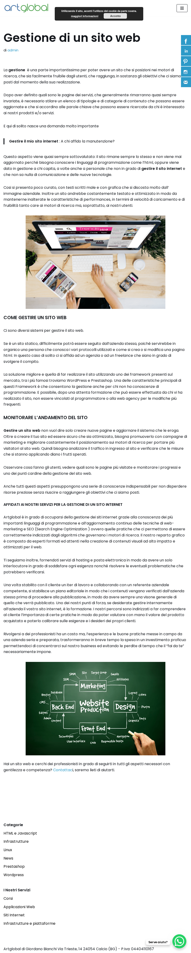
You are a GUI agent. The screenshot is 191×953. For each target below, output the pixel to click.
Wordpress (13, 875)
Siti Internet (14, 915)
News (8, 858)
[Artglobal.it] (27, 8)
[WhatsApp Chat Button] (179, 941)
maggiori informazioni (84, 16)
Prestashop (14, 866)
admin (12, 50)
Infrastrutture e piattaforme (29, 923)
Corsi (8, 898)
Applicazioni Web (19, 907)
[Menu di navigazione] (182, 8)
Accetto (115, 16)
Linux (7, 850)
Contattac (62, 770)
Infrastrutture (16, 841)
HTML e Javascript (20, 833)
